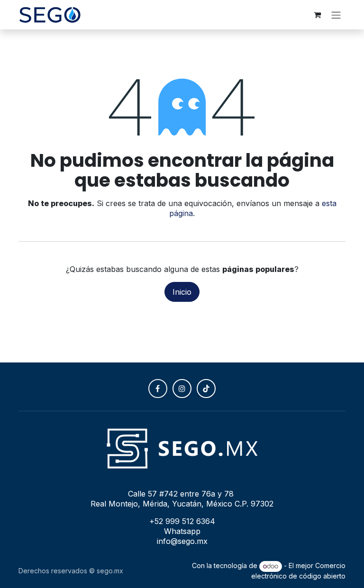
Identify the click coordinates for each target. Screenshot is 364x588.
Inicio (182, 292)
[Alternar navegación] (336, 15)
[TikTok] (206, 388)
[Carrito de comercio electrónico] (317, 14)
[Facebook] (157, 388)
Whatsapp (182, 531)
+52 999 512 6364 (182, 521)
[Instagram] (182, 388)
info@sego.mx (182, 541)
